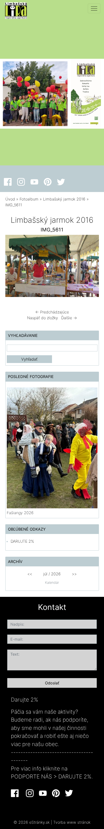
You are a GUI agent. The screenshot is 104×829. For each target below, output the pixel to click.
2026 (56, 573)
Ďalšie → (69, 317)
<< (29, 573)
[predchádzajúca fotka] (13, 267)
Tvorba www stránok (71, 822)
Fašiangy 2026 (20, 512)
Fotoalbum (29, 199)
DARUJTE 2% (22, 541)
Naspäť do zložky (42, 317)
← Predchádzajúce (52, 312)
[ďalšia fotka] (91, 267)
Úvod (10, 199)
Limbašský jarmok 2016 (64, 199)
